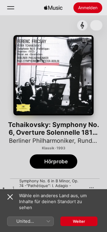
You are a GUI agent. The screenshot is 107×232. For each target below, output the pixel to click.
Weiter (79, 221)
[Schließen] (10, 197)
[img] (53, 7)
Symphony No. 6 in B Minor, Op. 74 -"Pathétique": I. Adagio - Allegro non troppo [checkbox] (48, 185)
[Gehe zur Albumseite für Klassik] (82, 25)
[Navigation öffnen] (10, 7)
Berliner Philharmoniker (41, 140)
